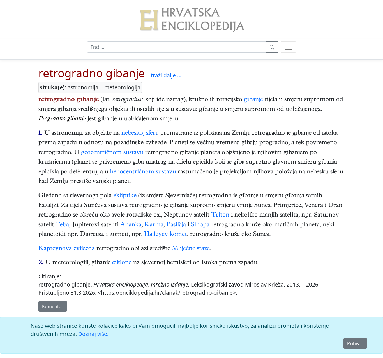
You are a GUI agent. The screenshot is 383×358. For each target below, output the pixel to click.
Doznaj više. (93, 334)
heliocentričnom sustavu (143, 172)
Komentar (52, 306)
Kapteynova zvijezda (66, 249)
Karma (153, 225)
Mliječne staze (191, 249)
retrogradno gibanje (91, 73)
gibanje (253, 100)
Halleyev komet (165, 234)
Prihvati (355, 343)
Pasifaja (176, 225)
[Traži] (272, 47)
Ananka (130, 225)
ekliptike (125, 196)
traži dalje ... (166, 75)
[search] (288, 47)
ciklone (121, 263)
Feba (62, 225)
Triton (220, 215)
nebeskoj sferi (139, 133)
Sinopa (200, 225)
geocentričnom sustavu (112, 153)
